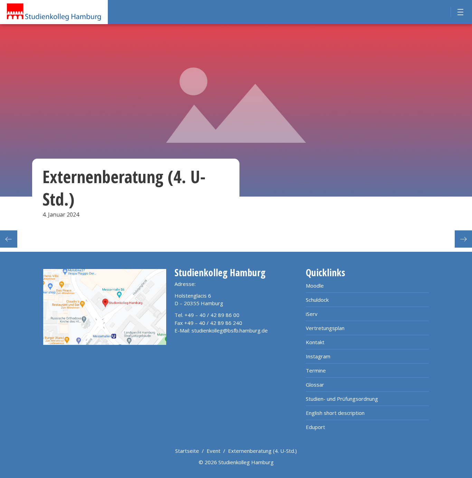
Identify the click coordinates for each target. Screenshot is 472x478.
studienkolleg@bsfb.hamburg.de (229, 330)
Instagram (318, 356)
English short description (335, 412)
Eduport (315, 427)
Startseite (187, 450)
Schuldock (317, 299)
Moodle (315, 285)
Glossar (315, 384)
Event (213, 450)
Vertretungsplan (325, 328)
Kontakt (315, 342)
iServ (312, 313)
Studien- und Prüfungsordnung (342, 398)
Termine (316, 370)
